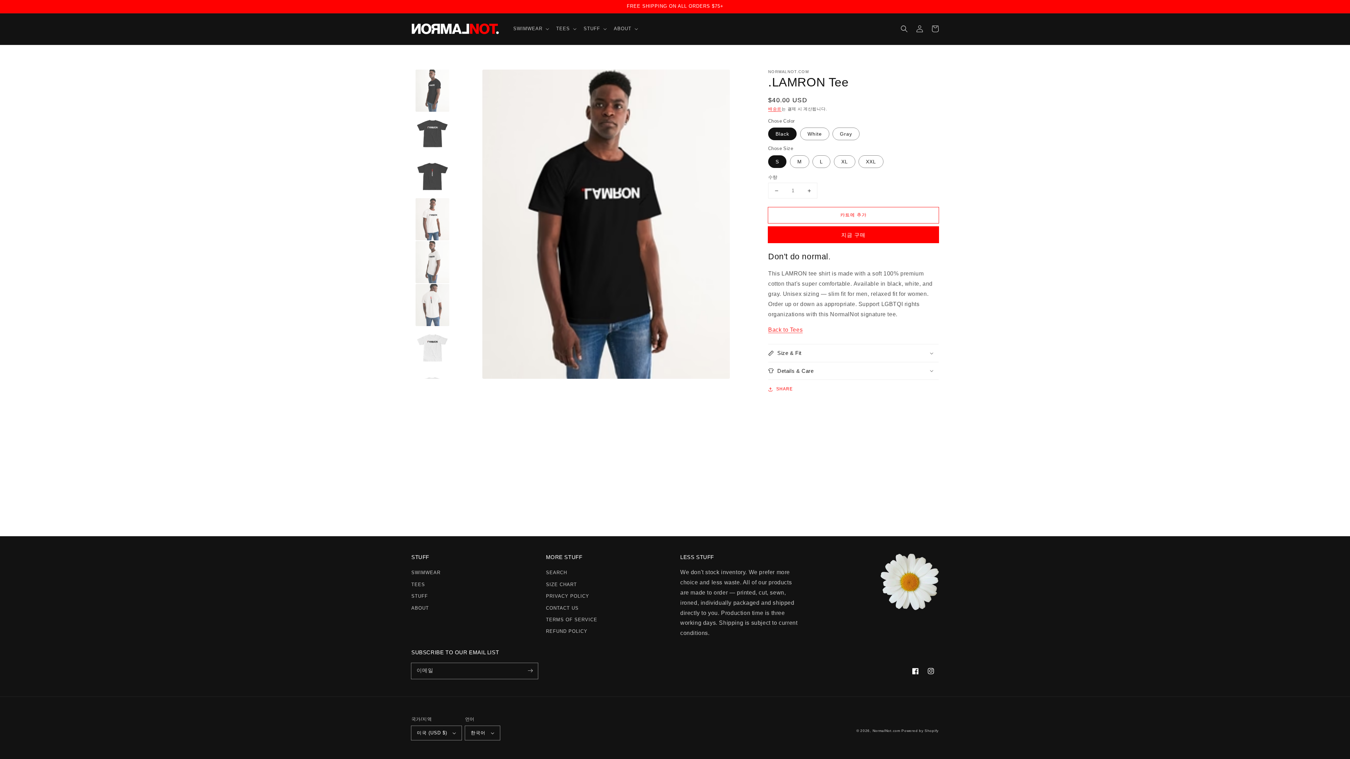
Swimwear (426, 572)
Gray (846, 134)
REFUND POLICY (566, 631)
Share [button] (784, 389)
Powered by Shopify (920, 731)
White (815, 134)
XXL (871, 161)
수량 (773, 177)
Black (782, 134)
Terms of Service (571, 619)
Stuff (419, 596)
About (420, 608)
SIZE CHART (561, 584)
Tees (418, 584)
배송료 (775, 108)
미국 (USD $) (432, 732)
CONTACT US (562, 608)
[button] (530, 29)
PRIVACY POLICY (567, 596)
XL (844, 161)
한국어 (478, 732)
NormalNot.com (886, 731)
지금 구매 (853, 235)
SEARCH (556, 572)
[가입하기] (530, 671)
